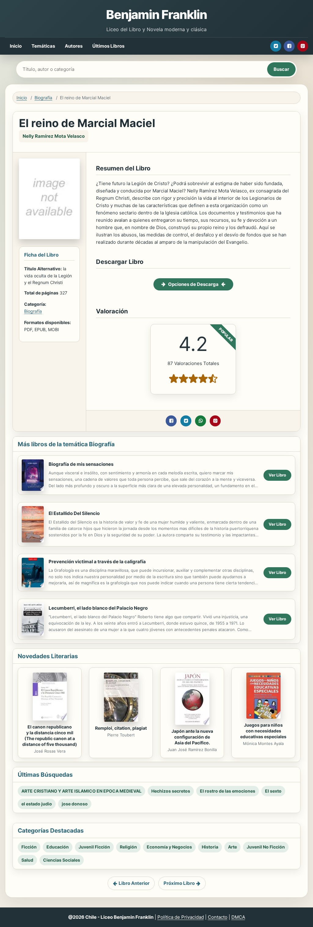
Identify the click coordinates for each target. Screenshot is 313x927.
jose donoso (75, 803)
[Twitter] (275, 46)
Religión (128, 846)
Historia (210, 846)
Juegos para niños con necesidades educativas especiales (263, 730)
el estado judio (36, 803)
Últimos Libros (108, 46)
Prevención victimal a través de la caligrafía (97, 561)
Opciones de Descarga (193, 284)
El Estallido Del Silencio (74, 513)
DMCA (238, 917)
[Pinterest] (302, 46)
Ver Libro (277, 475)
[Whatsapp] (200, 420)
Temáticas (43, 46)
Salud (27, 860)
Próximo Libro (179, 883)
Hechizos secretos (170, 791)
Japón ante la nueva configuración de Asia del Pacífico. (192, 736)
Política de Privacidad (180, 917)
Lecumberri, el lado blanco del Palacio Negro (98, 608)
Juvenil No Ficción (266, 846)
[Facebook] (289, 46)
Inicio (16, 46)
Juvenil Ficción (94, 846)
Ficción (29, 846)
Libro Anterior (134, 883)
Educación (57, 846)
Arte (232, 846)
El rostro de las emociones (227, 791)
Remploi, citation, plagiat (121, 728)
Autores (74, 46)
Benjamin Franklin (156, 14)
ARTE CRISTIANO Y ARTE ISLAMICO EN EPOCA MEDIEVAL (81, 791)
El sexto (273, 791)
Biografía (43, 97)
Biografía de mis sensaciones (81, 464)
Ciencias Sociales (61, 860)
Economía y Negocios (169, 846)
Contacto (217, 917)
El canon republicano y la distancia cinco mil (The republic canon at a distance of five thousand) (49, 735)
